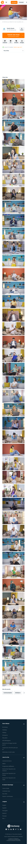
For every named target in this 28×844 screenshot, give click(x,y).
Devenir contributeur (7, 796)
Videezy (4, 732)
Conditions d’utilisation (13, 838)
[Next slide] (22, 693)
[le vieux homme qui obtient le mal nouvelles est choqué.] (13, 180)
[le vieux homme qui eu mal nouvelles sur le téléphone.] (13, 679)
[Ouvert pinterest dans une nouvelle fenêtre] (13, 829)
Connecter (21, 2)
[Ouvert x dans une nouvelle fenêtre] (18, 829)
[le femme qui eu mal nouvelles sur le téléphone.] (13, 598)
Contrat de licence (6, 761)
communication (8, 692)
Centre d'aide (5, 788)
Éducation (4, 738)
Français (4, 816)
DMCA (3, 763)
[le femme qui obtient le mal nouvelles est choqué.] (13, 153)
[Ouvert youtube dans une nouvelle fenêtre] (20, 829)
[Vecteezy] (2, 2)
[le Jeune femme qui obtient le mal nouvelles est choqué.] (13, 85)
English (4, 805)
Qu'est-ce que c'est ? (18, 47)
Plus (3, 818)
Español (4, 808)
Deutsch (4, 813)
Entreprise (5, 735)
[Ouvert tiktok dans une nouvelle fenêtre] (15, 829)
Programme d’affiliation (8, 766)
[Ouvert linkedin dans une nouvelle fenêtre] (11, 829)
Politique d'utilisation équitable (13, 840)
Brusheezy (5, 727)
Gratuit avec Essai (13, 35)
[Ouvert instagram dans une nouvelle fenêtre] (8, 829)
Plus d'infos (6, 50)
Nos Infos (4, 793)
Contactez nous (6, 791)
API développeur (6, 740)
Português (5, 810)
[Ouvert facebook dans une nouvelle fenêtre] (6, 829)
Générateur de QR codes (8, 752)
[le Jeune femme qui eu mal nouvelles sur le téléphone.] (13, 585)
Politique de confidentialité (14, 839)
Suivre (21, 30)
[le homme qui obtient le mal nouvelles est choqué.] (13, 112)
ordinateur (18, 692)
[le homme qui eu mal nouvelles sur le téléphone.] (13, 625)
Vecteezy (4, 730)
